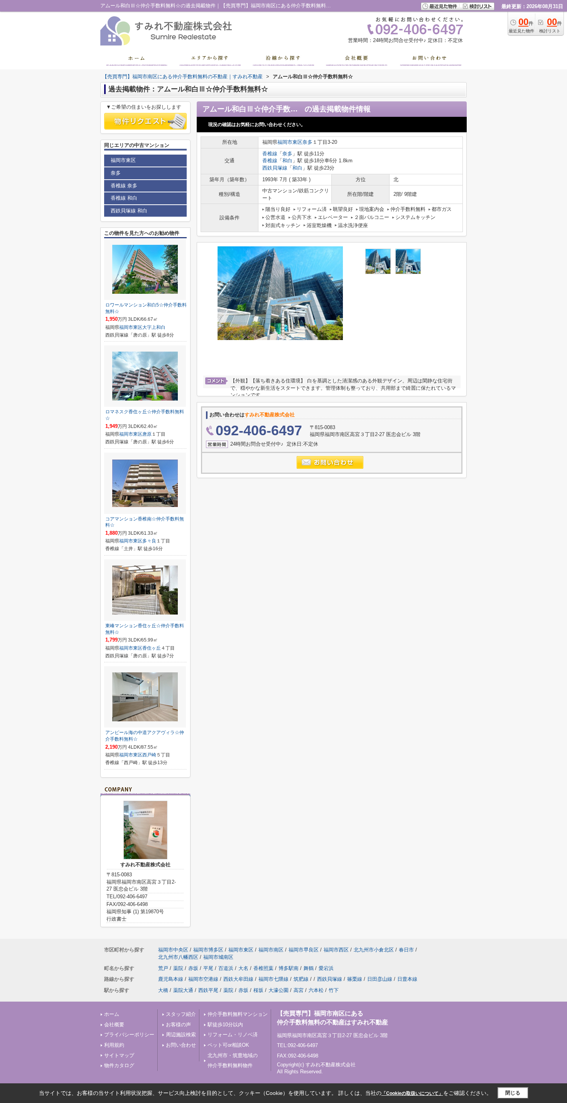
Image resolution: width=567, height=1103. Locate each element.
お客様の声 (178, 1024)
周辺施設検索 (181, 1034)
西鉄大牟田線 (238, 979)
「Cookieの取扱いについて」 (412, 1093)
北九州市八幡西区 (178, 957)
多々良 (149, 541)
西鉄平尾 (208, 990)
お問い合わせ (181, 1045)
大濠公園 (278, 990)
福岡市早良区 (304, 950)
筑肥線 (301, 979)
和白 (287, 160)
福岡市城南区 (218, 957)
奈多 (307, 142)
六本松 (316, 990)
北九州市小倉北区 (374, 950)
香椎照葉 (263, 968)
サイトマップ (119, 1055)
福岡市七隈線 (273, 979)
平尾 (208, 968)
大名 (243, 968)
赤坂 (193, 968)
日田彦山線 (379, 979)
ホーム (111, 1014)
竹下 (334, 990)
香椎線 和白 (124, 198)
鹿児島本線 (170, 979)
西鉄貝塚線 (274, 168)
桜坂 (258, 990)
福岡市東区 (289, 142)
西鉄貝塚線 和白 (129, 211)
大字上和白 (153, 327)
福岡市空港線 (203, 979)
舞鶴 (309, 968)
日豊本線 (407, 979)
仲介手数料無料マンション (238, 1014)
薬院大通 (183, 990)
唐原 (147, 434)
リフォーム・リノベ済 (233, 1034)
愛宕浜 (326, 968)
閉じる (512, 1093)
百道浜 (225, 968)
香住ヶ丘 (151, 648)
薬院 (178, 968)
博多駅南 (288, 968)
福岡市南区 (271, 950)
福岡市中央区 (173, 950)
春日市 (406, 950)
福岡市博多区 (208, 950)
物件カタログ (119, 1065)
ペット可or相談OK (228, 1045)
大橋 (163, 990)
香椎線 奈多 (124, 186)
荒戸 (163, 968)
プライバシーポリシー (129, 1034)
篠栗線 (354, 979)
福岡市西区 (336, 950)
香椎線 (269, 154)
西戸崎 (149, 755)
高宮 (299, 990)
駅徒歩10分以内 (225, 1024)
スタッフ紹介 (181, 1014)
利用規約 (114, 1045)
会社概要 (114, 1024)
